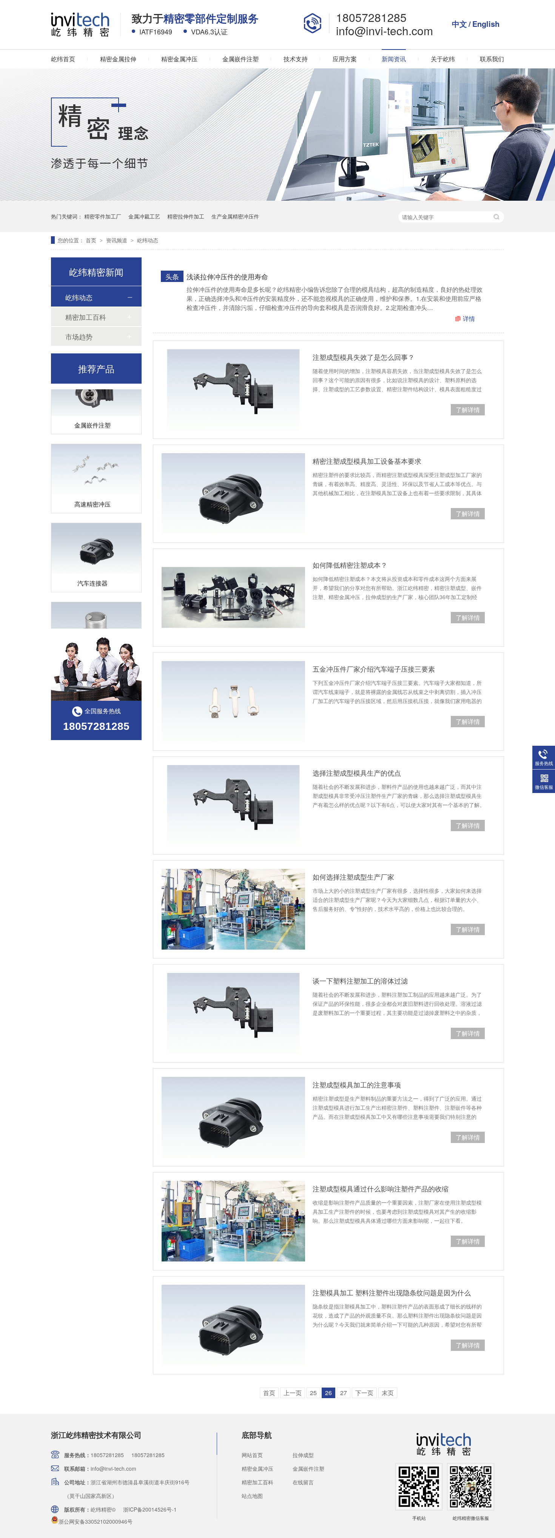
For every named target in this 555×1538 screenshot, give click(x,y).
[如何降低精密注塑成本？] (233, 597)
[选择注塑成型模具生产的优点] (233, 805)
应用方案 (345, 58)
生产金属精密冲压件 (235, 216)
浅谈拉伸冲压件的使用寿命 (227, 276)
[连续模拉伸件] (96, 615)
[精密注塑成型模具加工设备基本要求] (233, 493)
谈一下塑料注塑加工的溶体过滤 (360, 980)
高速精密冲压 (92, 492)
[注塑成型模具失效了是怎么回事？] (233, 389)
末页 (388, 1392)
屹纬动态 (147, 240)
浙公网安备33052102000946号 (96, 1521)
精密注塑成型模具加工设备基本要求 (367, 461)
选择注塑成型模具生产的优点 (357, 773)
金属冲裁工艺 (144, 216)
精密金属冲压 (179, 58)
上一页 (293, 1392)
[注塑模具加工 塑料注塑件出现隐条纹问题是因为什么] (233, 1325)
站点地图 (252, 1495)
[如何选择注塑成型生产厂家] (233, 909)
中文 (459, 23)
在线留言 (303, 1482)
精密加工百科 (85, 317)
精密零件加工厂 (102, 216)
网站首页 (252, 1455)
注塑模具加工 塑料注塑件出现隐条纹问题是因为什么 (392, 1292)
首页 (92, 240)
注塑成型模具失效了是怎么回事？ (364, 357)
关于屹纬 (443, 58)
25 (313, 1392)
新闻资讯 (394, 58)
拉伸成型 (303, 1455)
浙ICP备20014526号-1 (150, 1509)
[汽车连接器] (96, 536)
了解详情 (468, 409)
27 (343, 1392)
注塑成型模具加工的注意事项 (357, 1084)
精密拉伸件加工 (185, 216)
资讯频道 (117, 240)
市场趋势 (78, 336)
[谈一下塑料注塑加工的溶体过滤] (233, 1013)
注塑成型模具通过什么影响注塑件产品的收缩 (381, 1188)
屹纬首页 (63, 58)
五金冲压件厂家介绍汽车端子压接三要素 (374, 669)
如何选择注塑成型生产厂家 (353, 876)
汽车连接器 (92, 571)
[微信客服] (470, 1506)
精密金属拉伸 (118, 58)
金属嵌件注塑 (240, 58)
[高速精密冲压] (96, 457)
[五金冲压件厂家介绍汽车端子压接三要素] (233, 701)
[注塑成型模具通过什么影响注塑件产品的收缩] (233, 1221)
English (485, 23)
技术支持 (296, 58)
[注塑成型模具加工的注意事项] (233, 1117)
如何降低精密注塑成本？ (350, 565)
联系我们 (492, 58)
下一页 (364, 1392)
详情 (469, 318)
